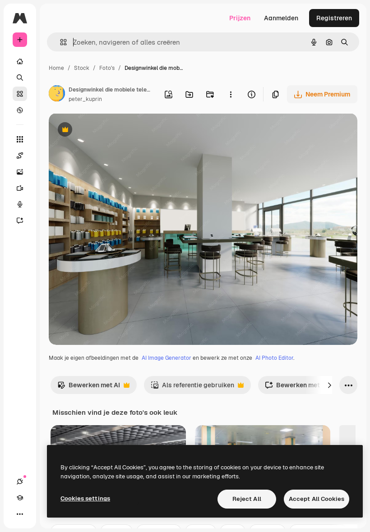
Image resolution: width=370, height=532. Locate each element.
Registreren (334, 18)
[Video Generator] (20, 188)
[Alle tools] (20, 139)
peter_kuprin (85, 99)
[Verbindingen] (20, 481)
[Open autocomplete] (59, 42)
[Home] (20, 61)
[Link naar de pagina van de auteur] (57, 94)
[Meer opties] (231, 94)
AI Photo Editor (274, 358)
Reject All (246, 499)
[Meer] (20, 514)
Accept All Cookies (316, 499)
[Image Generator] (20, 172)
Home (56, 68)
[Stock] (20, 94)
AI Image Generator (166, 358)
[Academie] (20, 498)
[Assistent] (20, 220)
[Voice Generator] (20, 204)
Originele (108, 130)
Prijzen (239, 18)
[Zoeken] (20, 77)
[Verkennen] (20, 110)
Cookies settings (85, 498)
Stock (81, 68)
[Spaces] (20, 155)
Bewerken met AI (88, 387)
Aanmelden (281, 18)
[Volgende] (329, 385)
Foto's (107, 68)
